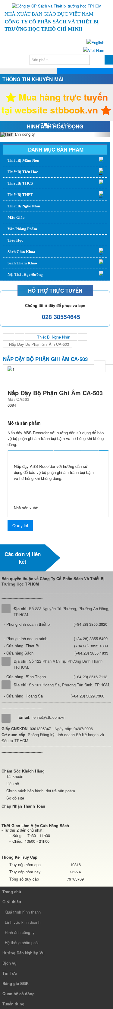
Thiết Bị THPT (20, 194)
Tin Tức (9, 973)
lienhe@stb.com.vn (48, 717)
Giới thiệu (11, 902)
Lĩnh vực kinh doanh (22, 922)
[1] (99, 366)
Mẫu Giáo (16, 217)
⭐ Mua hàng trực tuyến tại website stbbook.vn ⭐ (56, 103)
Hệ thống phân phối (22, 942)
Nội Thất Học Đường (25, 274)
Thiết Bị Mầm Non (23, 160)
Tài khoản (14, 776)
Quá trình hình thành (23, 912)
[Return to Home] (8, 337)
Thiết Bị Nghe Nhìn (24, 206)
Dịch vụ (9, 963)
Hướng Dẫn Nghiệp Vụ (23, 953)
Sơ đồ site (15, 798)
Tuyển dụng (13, 1004)
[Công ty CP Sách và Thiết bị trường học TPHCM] (57, 6)
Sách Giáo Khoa (21, 251)
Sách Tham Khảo (22, 263)
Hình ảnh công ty (20, 932)
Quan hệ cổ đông (18, 993)
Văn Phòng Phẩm (22, 229)
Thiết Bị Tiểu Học (23, 172)
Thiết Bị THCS (20, 183)
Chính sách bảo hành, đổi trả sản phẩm (40, 791)
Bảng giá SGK (15, 983)
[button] (8, 134)
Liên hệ (12, 783)
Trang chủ (11, 891)
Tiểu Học (15, 240)
